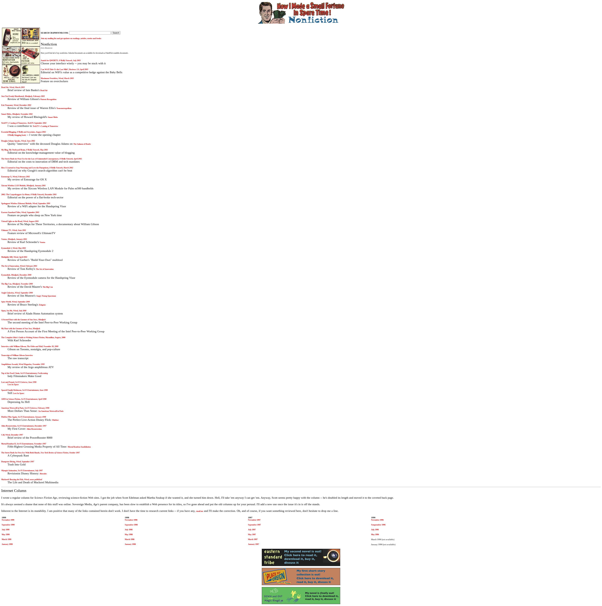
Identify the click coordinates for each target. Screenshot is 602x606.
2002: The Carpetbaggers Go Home (15, 194)
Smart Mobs (6, 114)
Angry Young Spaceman (46, 296)
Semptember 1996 (378, 525)
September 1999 (8, 525)
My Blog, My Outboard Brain (13, 150)
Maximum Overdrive (49, 78)
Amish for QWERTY (49, 60)
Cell (2, 435)
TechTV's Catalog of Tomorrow (14, 123)
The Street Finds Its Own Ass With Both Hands (20, 453)
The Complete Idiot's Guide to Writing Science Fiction (23, 337)
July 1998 (128, 530)
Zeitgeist (42, 305)
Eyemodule (5, 275)
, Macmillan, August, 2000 (55, 337)
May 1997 (252, 534)
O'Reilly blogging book (17, 135)
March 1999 (6, 539)
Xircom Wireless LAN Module (13, 185)
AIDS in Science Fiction (10, 399)
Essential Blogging (8, 132)
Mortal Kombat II (8, 444)
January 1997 (253, 544)
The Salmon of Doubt (82, 144)
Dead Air (4, 87)
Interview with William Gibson (13, 346)
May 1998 (129, 534)
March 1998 (129, 539)
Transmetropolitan (63, 108)
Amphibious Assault (9, 364)
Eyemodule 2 (6, 248)
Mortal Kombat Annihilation (79, 447)
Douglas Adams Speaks (10, 141)
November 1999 (8, 520)
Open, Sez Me (6, 311)
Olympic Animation (9, 470)
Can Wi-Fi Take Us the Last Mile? (54, 69)
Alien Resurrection (8, 426)
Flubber (55, 420)
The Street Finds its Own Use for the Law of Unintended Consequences (30, 159)
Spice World (6, 302)
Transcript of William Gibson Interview (17, 355)
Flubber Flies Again (9, 417)
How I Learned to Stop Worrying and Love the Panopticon (24, 168)
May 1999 (6, 534)
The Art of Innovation (10, 266)
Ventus (4, 239)
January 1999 (7, 544)
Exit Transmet (7, 105)
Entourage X (6, 177)
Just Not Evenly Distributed (12, 96)
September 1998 (131, 525)
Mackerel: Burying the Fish (12, 479)
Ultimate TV (6, 230)
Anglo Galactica (7, 293)
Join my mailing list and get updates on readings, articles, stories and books (71, 38)
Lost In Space (13, 384)
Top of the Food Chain (10, 373)
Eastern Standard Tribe (10, 212)
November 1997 (254, 520)
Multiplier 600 (7, 257)
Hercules (43, 474)
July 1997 (252, 530)
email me (199, 511)
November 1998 (131, 520)
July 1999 (5, 530)
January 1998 (130, 544)
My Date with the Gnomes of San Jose (16, 328)
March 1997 (253, 539)
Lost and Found (7, 382)
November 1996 (377, 520)
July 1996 (375, 530)
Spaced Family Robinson (11, 390)
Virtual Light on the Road (11, 221)
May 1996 (375, 534)
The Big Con (6, 284)
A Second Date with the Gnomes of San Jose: (19, 320)
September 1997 (254, 525)
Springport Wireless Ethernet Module (16, 203)
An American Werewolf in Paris (50, 411)
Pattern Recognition (48, 99)
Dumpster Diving (8, 462)
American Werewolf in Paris (12, 408)
